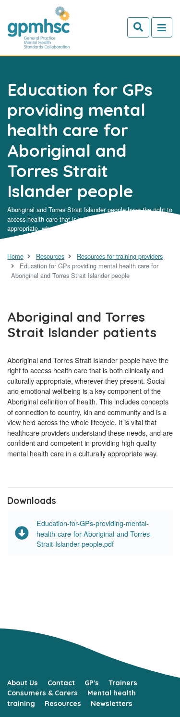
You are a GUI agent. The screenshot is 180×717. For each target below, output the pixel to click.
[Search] (138, 27)
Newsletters (111, 703)
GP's (91, 683)
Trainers (122, 683)
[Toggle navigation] (161, 27)
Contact (61, 683)
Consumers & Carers (42, 693)
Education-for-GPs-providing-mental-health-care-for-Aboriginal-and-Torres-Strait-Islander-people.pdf (94, 533)
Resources (50, 256)
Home (15, 256)
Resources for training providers (120, 256)
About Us (22, 683)
